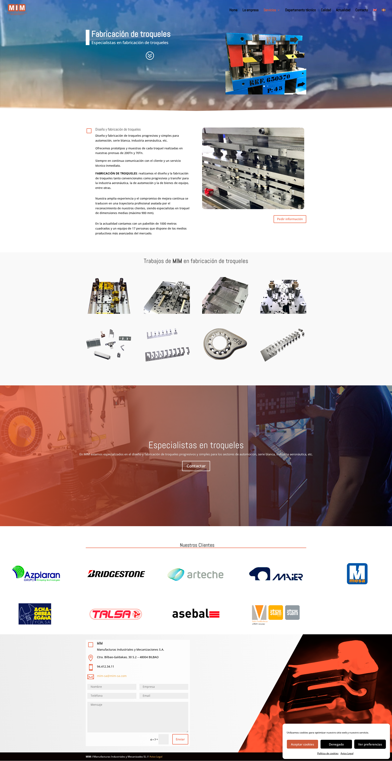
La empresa (250, 10)
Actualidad (343, 10)
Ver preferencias (370, 744)
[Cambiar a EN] (375, 14)
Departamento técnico (300, 10)
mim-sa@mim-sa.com (112, 676)
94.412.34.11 (105, 666)
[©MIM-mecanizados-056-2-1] (265, 93)
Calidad (326, 10)
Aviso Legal (347, 753)
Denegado (336, 744)
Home (233, 10)
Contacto (361, 10)
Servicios (270, 10)
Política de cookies (328, 753)
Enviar (180, 739)
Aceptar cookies (302, 744)
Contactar (196, 466)
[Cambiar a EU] (383, 14)
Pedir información (290, 219)
